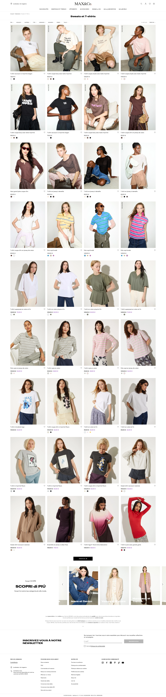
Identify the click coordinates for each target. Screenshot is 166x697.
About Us (73, 677)
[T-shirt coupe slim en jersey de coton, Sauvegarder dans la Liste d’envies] (155, 132)
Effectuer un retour (46, 674)
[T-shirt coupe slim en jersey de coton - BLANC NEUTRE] (124, 138)
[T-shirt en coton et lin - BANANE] (90, 432)
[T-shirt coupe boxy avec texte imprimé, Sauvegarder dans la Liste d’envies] (81, 73)
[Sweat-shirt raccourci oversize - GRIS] (124, 491)
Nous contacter (45, 662)
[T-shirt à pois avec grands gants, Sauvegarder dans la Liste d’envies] (155, 544)
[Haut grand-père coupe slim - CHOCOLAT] (11, 197)
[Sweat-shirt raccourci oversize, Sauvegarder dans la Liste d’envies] (155, 486)
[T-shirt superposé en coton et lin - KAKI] (14, 314)
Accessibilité (74, 684)
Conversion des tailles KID (48, 687)
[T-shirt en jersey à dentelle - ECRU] (48, 197)
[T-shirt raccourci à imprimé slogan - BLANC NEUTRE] (11, 79)
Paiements (43, 677)
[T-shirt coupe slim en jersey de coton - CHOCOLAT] (122, 138)
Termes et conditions (77, 662)
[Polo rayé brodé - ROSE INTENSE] (53, 255)
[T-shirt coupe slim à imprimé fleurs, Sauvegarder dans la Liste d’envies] (81, 427)
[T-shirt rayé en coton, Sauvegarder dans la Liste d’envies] (81, 368)
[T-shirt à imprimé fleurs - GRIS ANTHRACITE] (14, 491)
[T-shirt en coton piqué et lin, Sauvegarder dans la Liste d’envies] (81, 309)
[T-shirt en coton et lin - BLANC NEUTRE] (85, 432)
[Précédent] (62, 584)
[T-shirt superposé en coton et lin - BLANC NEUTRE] (11, 314)
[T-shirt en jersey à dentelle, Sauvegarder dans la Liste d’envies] (81, 191)
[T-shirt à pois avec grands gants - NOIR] (124, 550)
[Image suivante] (42, 47)
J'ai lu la (95, 646)
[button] (146, 4)
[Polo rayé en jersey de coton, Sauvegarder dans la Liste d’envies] (44, 368)
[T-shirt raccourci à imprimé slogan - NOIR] (14, 79)
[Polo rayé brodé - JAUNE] (51, 255)
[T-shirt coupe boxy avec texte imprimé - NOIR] (53, 79)
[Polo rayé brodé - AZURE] (48, 255)
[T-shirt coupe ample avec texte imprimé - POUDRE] (87, 79)
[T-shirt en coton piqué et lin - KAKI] (51, 314)
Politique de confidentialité (98, 646)
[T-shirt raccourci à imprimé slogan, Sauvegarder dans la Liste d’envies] (44, 73)
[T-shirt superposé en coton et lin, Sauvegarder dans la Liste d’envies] (44, 309)
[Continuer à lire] (83, 626)
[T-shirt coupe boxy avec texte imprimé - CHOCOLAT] (51, 79)
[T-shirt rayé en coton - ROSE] (51, 373)
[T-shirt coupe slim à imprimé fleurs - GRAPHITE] (51, 432)
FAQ (42, 665)
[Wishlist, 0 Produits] (150, 4)
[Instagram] (103, 663)
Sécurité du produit (46, 690)
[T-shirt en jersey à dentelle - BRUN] (53, 197)
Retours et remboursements (48, 671)
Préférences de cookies (77, 671)
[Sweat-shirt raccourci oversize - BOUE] (122, 491)
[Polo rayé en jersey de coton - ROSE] (14, 373)
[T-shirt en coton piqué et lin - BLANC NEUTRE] (48, 314)
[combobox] (152, 22)
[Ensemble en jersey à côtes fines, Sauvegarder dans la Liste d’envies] (81, 544)
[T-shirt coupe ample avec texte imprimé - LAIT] (85, 79)
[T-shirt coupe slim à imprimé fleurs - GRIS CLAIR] (48, 432)
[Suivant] (162, 584)
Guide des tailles (45, 680)
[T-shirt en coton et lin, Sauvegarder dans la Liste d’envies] (118, 427)
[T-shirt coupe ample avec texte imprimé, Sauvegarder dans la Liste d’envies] (118, 73)
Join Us (73, 680)
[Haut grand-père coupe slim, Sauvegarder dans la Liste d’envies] (44, 191)
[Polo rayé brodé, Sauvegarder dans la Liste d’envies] (81, 250)
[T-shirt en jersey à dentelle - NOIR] (51, 197)
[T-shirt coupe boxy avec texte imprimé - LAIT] (48, 79)
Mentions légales (75, 674)
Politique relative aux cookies (79, 668)
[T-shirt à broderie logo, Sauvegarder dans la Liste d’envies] (44, 427)
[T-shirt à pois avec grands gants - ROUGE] (122, 550)
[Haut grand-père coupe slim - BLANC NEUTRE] (14, 197)
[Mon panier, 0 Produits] (154, 4)
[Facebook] (107, 663)
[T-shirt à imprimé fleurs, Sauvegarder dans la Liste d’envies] (44, 486)
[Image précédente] (13, 47)
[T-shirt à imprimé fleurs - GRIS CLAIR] (11, 491)
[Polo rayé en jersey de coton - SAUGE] (11, 373)
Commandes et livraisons (47, 668)
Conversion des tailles (47, 684)
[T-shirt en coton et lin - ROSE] (87, 432)
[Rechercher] (141, 4)
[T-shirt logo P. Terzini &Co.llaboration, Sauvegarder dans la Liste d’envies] (118, 544)
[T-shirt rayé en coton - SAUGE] (48, 373)
